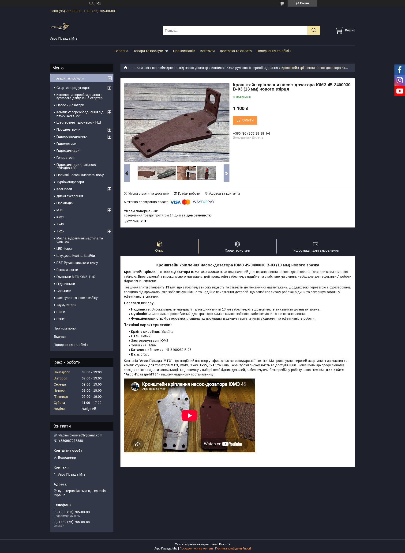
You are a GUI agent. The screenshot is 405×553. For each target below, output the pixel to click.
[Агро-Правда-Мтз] (103, 26)
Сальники (63, 291)
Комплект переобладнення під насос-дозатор (172, 68)
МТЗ (59, 210)
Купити (248, 120)
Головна (121, 51)
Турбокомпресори (70, 182)
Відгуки (60, 336)
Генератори (65, 157)
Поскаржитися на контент (196, 548)
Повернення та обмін (274, 51)
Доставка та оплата (236, 51)
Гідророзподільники (71, 136)
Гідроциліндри (67, 150)
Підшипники (65, 284)
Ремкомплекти (67, 270)
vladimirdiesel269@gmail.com (80, 435)
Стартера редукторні (73, 88)
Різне (60, 319)
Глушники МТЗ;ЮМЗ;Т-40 (76, 277)
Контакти (207, 51)
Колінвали (64, 189)
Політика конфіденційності (233, 548)
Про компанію (184, 51)
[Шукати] (313, 30)
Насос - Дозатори (70, 105)
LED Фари (64, 248)
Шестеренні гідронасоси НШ (78, 122)
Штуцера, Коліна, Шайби (75, 256)
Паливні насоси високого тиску (80, 175)
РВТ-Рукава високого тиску (77, 263)
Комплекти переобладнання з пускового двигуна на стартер (79, 96)
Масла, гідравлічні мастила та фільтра (79, 239)
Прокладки (64, 203)
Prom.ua (224, 544)
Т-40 (60, 224)
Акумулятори (66, 305)
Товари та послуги (148, 51)
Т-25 (60, 231)
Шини (60, 312)
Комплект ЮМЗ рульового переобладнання (244, 68)
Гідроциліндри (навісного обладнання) (76, 166)
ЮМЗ (60, 217)
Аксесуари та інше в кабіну (77, 298)
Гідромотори (66, 143)
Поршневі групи (68, 129)
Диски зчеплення (69, 196)
